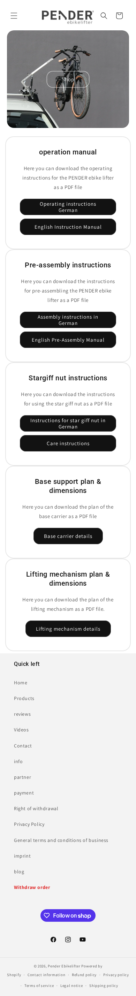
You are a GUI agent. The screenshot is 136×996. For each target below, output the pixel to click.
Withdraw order (32, 887)
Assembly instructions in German (68, 319)
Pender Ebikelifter (64, 966)
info (18, 761)
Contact (23, 746)
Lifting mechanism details (68, 628)
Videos (21, 730)
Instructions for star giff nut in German (68, 423)
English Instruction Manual (68, 226)
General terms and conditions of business (61, 840)
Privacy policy (116, 974)
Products (24, 698)
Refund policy (84, 974)
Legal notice (71, 985)
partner (22, 777)
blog (19, 871)
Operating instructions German (68, 206)
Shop (68, 79)
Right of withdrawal (36, 808)
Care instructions (68, 443)
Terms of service (39, 985)
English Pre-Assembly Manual (68, 339)
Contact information (46, 974)
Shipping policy (103, 985)
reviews (22, 714)
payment (24, 793)
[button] (14, 15)
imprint (22, 856)
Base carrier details (68, 536)
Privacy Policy (29, 824)
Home (20, 682)
